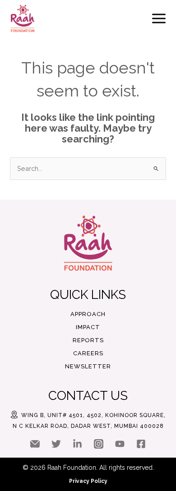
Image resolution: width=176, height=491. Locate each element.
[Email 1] (35, 444)
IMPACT (88, 327)
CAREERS (88, 353)
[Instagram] (98, 444)
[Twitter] (56, 444)
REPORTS (88, 340)
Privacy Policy (88, 481)
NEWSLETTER (88, 366)
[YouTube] (120, 444)
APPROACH (88, 314)
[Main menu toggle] (159, 18)
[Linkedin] (77, 444)
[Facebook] (141, 444)
